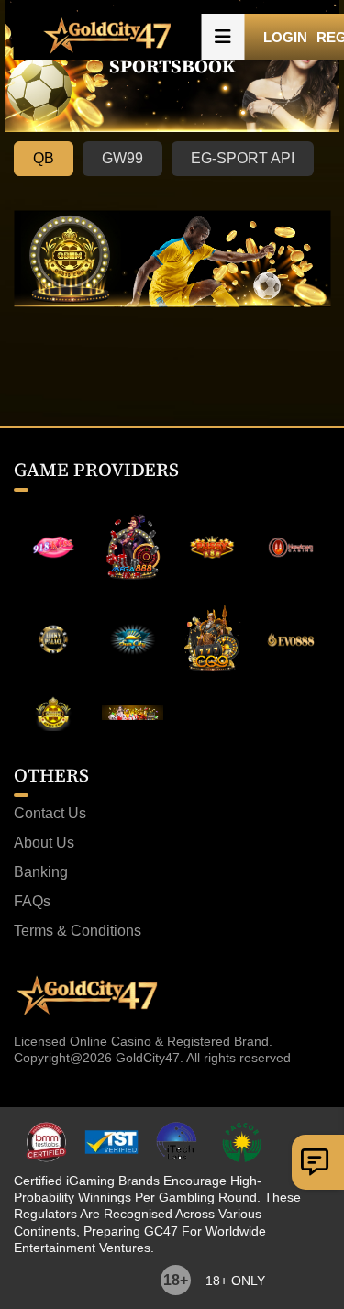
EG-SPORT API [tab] (242, 158)
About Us (44, 843)
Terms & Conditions (77, 931)
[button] (223, 37)
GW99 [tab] (122, 158)
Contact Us (50, 813)
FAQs (32, 901)
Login (285, 37)
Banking (41, 872)
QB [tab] (43, 158)
